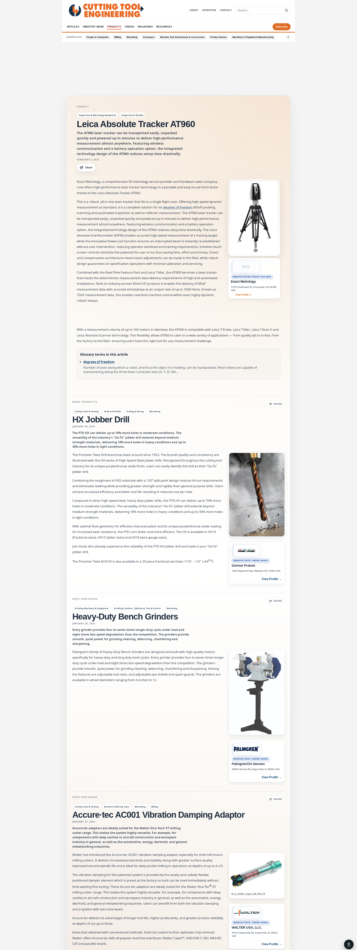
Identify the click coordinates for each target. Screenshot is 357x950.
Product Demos (218, 37)
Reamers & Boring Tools (116, 806)
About (194, 10)
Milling (117, 37)
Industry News (93, 26)
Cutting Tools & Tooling (87, 411)
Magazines (145, 26)
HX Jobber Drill (100, 419)
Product (83, 107)
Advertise (209, 10)
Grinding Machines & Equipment (91, 608)
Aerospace (149, 37)
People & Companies (98, 37)
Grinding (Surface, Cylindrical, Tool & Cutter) (137, 608)
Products (114, 26)
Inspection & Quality (132, 115)
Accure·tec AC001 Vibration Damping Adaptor (158, 815)
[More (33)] (288, 37)
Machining (132, 37)
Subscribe (282, 26)
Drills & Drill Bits (112, 411)
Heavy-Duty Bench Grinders (125, 616)
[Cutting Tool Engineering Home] (106, 10)
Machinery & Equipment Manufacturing (253, 37)
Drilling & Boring (135, 411)
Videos (129, 26)
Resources (164, 26)
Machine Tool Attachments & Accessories (182, 37)
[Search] (286, 10)
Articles (73, 26)
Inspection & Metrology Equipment (97, 115)
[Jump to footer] (349, 944)
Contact (226, 10)
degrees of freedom (177, 207)
